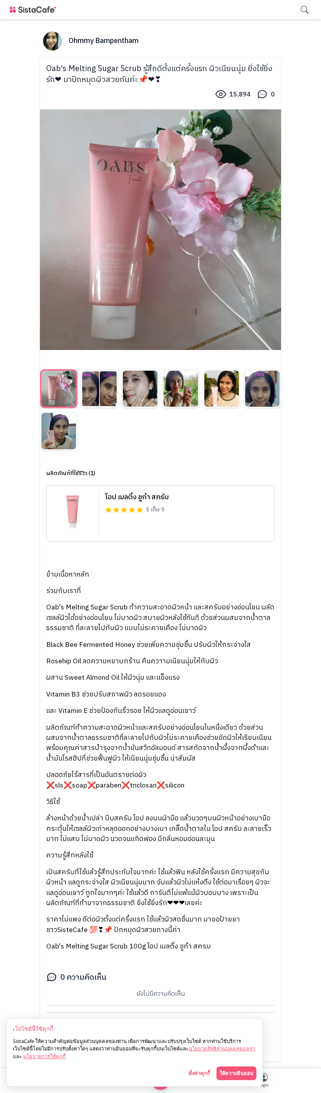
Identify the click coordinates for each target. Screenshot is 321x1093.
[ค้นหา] (305, 10)
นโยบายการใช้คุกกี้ (44, 1056)
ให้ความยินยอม (236, 1073)
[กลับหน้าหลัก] (34, 9)
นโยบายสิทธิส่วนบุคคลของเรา (222, 1048)
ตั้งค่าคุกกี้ (199, 1073)
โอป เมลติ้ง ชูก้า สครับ (137, 497)
